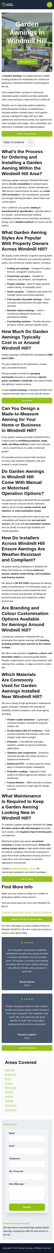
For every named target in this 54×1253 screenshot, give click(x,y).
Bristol (28, 912)
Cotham (36, 912)
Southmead (10, 1105)
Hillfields (9, 1101)
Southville (6, 912)
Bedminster (18, 912)
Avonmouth (10, 1110)
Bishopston (46, 912)
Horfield (9, 1096)
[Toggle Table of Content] (28, 142)
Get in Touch (27, 879)
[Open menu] (49, 4)
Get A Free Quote (27, 1048)
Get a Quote (25, 61)
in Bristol (23, 868)
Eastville (9, 1092)
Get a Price (27, 400)
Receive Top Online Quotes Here (27, 919)
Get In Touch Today (27, 134)
